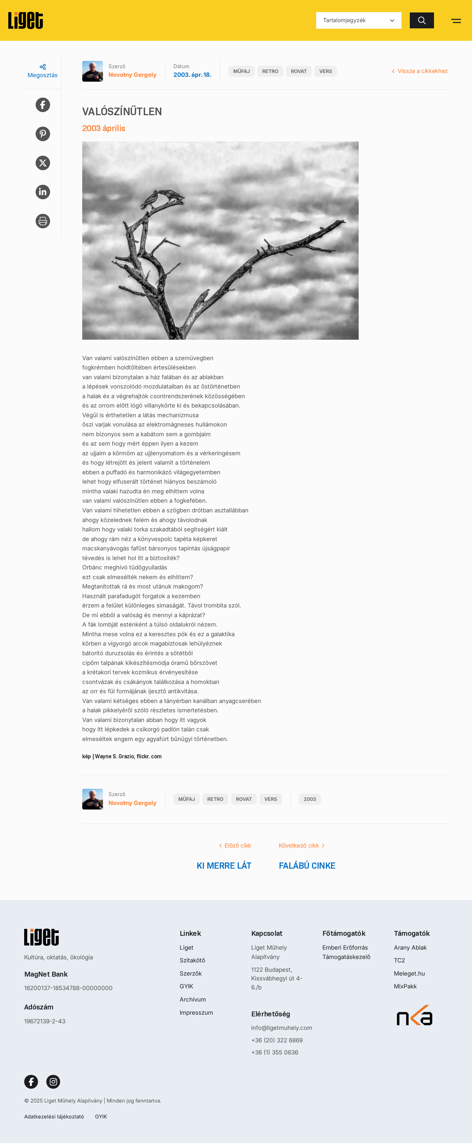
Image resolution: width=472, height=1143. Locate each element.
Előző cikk (238, 845)
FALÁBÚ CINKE (307, 865)
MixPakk (405, 986)
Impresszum (196, 1012)
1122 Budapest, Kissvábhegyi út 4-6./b (277, 978)
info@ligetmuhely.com (281, 1027)
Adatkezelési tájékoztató (54, 1116)
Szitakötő (192, 960)
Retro (270, 71)
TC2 (399, 960)
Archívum (193, 999)
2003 (310, 799)
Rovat (299, 71)
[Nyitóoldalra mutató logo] (68, 937)
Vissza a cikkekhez (423, 70)
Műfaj (241, 71)
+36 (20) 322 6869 (277, 1040)
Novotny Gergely (132, 74)
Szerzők (191, 973)
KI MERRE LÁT (224, 865)
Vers (325, 71)
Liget (186, 947)
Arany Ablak (410, 947)
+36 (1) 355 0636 (274, 1052)
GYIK (186, 986)
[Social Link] (31, 1082)
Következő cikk (299, 845)
